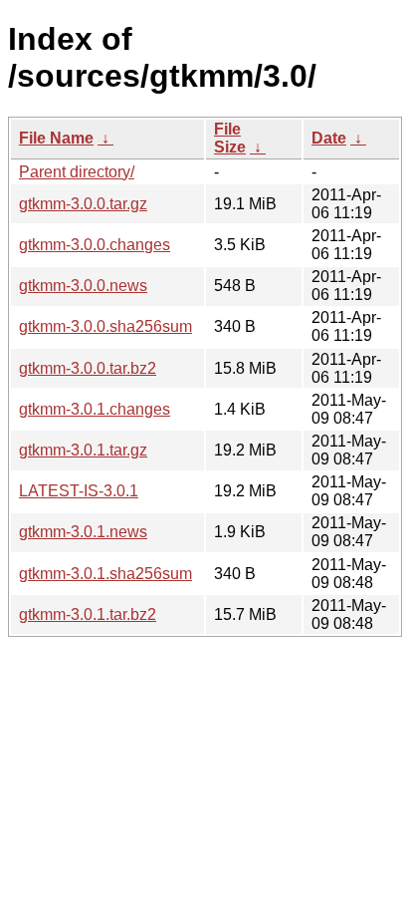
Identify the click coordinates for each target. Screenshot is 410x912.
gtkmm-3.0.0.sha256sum (105, 326)
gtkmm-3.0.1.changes (94, 409)
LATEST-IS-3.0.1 (78, 490)
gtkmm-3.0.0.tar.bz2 (87, 368)
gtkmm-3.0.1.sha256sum (105, 573)
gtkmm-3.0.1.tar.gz (83, 450)
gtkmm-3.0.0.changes (94, 244)
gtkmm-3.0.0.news (83, 285)
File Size (230, 138)
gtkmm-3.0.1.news (83, 531)
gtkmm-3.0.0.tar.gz (83, 203)
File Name (56, 138)
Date (328, 138)
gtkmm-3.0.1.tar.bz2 (87, 614)
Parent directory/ (76, 171)
